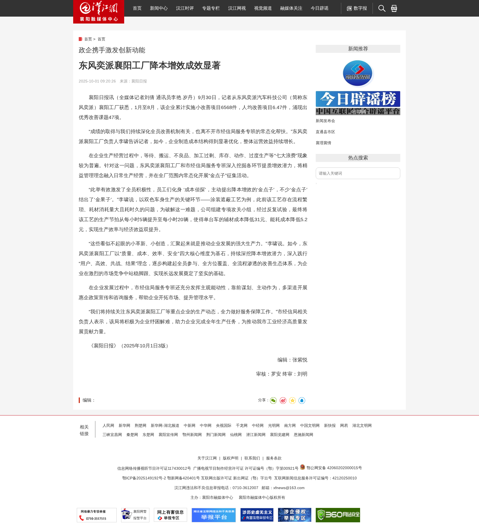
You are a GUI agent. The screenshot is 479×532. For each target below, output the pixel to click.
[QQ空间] (292, 400)
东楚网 (148, 434)
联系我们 (252, 458)
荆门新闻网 (216, 434)
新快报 (330, 425)
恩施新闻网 (303, 434)
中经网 (258, 425)
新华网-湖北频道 (165, 425)
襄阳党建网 (279, 434)
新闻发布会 (325, 120)
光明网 (274, 425)
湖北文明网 (362, 425)
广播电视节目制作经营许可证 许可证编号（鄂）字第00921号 (246, 468)
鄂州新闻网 (192, 434)
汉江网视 (237, 8)
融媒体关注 (291, 8)
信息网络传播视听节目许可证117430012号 (154, 468)
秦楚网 (132, 434)
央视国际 (223, 425)
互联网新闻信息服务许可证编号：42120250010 (315, 478)
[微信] (273, 400)
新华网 (124, 425)
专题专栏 (211, 8)
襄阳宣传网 (168, 434)
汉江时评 (185, 8)
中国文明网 (310, 425)
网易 (344, 425)
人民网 (108, 425)
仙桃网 (236, 434)
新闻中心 (159, 8)
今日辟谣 (319, 8)
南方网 (290, 425)
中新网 (189, 425)
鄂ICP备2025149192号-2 (144, 478)
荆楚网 (140, 425)
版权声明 (230, 458)
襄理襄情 (323, 143)
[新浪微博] (282, 400)
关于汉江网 (207, 458)
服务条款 (274, 458)
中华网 (206, 425)
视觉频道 (263, 8)
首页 (137, 8)
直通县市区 (325, 132)
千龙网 (242, 425)
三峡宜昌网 (112, 434)
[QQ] (301, 400)
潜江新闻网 (256, 434)
